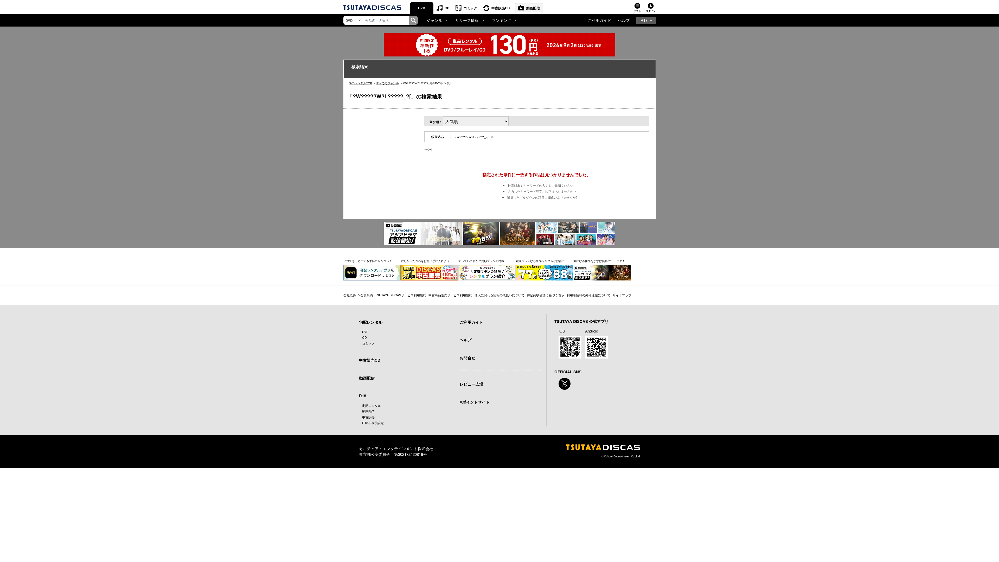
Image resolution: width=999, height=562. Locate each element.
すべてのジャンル (387, 83)
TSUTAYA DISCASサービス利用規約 (400, 295)
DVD (421, 7)
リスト (637, 11)
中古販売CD (500, 7)
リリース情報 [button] (467, 20)
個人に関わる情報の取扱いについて (499, 295)
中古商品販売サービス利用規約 (450, 295)
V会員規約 (365, 295)
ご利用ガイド (599, 20)
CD (447, 7)
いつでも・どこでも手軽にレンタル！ (367, 261)
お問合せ (467, 358)
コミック (470, 7)
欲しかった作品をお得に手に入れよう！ (426, 261)
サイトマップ (622, 295)
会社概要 (349, 295)
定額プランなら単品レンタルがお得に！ (541, 261)
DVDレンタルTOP (360, 83)
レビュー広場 (471, 384)
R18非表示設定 (373, 422)
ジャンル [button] (434, 20)
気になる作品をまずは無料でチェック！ (599, 261)
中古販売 (368, 417)
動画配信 (533, 7)
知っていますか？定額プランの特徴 (481, 261)
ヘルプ (624, 20)
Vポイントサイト (475, 402)
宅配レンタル (371, 405)
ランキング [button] (501, 20)
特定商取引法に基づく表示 (545, 295)
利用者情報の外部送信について (588, 295)
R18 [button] (644, 20)
